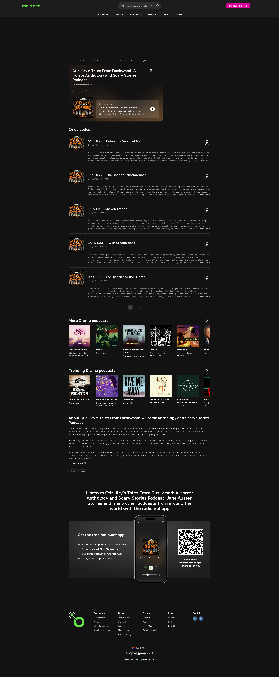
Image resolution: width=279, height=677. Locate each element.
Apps (145, 622)
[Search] (157, 6)
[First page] (119, 307)
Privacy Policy (124, 622)
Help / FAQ (148, 626)
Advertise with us (101, 626)
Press (96, 622)
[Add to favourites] (150, 70)
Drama (76, 91)
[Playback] (152, 109)
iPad (170, 622)
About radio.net (100, 618)
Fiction (86, 91)
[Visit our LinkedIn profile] (195, 618)
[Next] (206, 319)
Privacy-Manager (125, 635)
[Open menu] (255, 6)
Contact (146, 618)
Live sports (135, 14)
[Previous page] (125, 307)
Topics (179, 14)
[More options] (157, 70)
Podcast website (76, 463)
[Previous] (198, 319)
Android (171, 626)
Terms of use (124, 618)
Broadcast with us (101, 630)
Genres (166, 14)
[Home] (73, 61)
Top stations (102, 14)
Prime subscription (151, 630)
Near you (151, 14)
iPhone (171, 618)
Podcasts (119, 14)
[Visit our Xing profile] (201, 618)
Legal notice (123, 626)
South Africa (141, 648)
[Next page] (154, 307)
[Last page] (160, 307)
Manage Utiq (123, 630)
